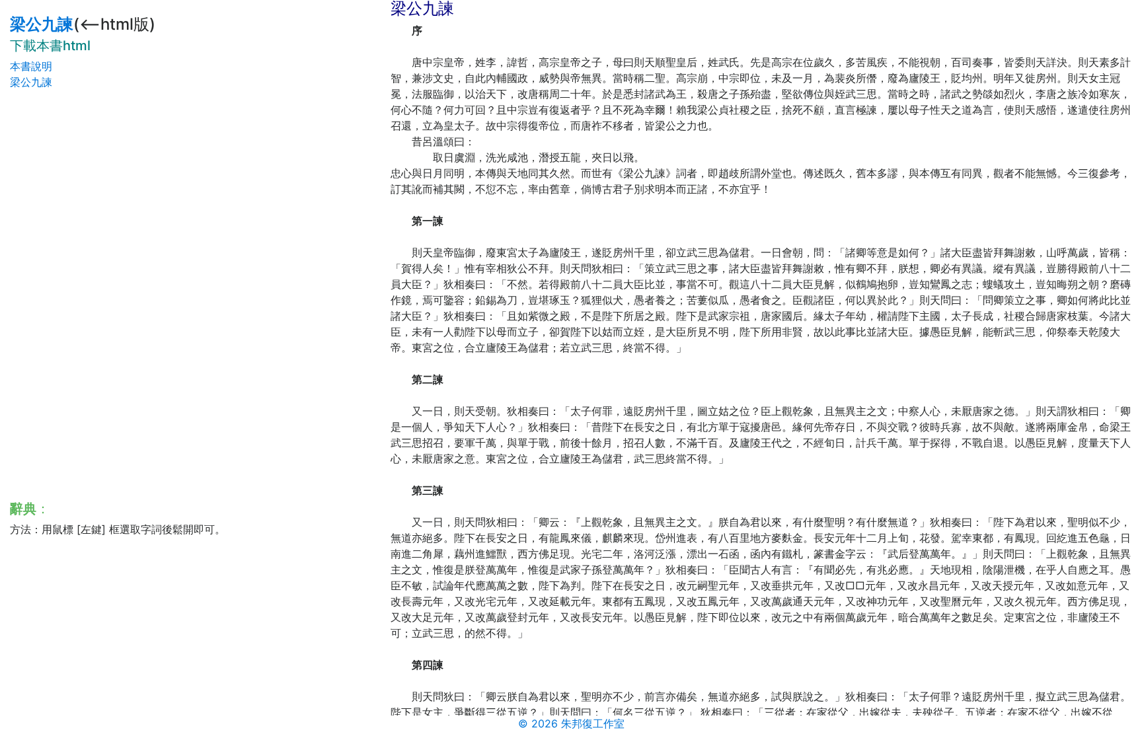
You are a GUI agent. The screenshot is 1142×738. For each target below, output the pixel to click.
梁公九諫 (41, 24)
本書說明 (31, 66)
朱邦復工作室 (593, 723)
